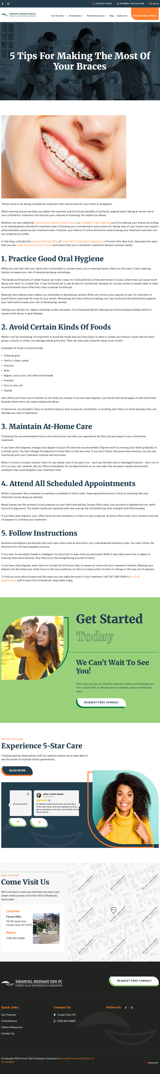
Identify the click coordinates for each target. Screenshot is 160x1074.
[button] (78, 805)
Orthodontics (75, 16)
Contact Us (122, 16)
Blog (112, 16)
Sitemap (63, 1058)
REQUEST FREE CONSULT (145, 16)
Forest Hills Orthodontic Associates (83, 241)
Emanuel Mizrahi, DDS (44, 241)
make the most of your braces (34, 245)
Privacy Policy (76, 1058)
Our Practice (58, 16)
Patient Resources (96, 16)
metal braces (42, 222)
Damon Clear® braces (63, 222)
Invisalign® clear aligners (95, 222)
